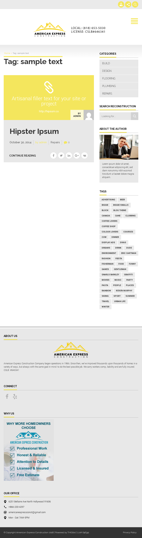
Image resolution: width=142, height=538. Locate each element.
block (105, 210)
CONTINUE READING (22, 155)
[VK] (84, 155)
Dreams (106, 248)
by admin (77, 114)
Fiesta (118, 258)
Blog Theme (119, 210)
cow (104, 237)
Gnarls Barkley (110, 274)
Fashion (106, 258)
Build (106, 63)
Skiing (105, 296)
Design (106, 70)
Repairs (55, 142)
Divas (123, 242)
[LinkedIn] (69, 155)
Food (121, 264)
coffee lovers (109, 221)
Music (117, 280)
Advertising (108, 199)
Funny (132, 264)
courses (128, 232)
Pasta (105, 285)
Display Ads (108, 242)
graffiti (128, 274)
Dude (129, 248)
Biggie (105, 205)
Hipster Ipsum (34, 131)
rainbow (106, 290)
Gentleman (120, 269)
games (105, 269)
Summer (130, 296)
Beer (122, 199)
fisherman (107, 264)
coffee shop (109, 226)
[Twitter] (61, 155)
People (117, 285)
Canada (106, 216)
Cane (117, 216)
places (130, 285)
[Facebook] (53, 155)
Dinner (115, 237)
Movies (105, 280)
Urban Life (119, 301)
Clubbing (130, 216)
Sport (117, 296)
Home (7, 53)
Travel (105, 301)
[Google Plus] (77, 155)
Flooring (108, 78)
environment (109, 253)
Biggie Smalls (121, 205)
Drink (118, 248)
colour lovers (110, 232)
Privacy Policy (129, 532)
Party (129, 280)
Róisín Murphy (124, 290)
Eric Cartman (128, 253)
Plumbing (109, 86)
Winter (105, 307)
